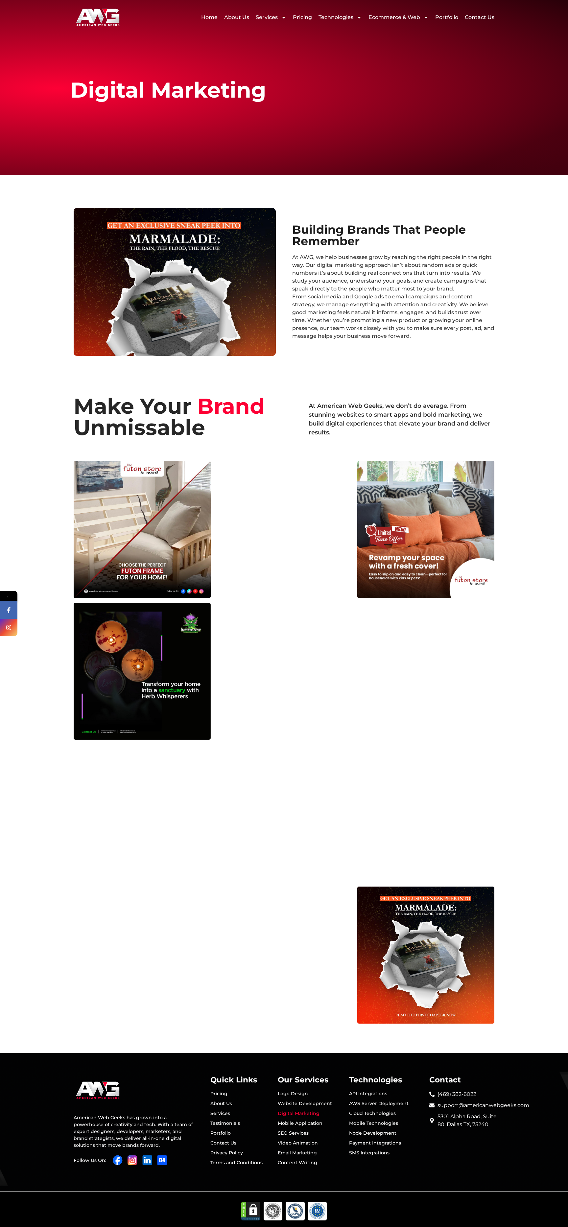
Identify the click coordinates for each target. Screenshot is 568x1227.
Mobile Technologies (373, 1123)
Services (267, 17)
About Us (236, 17)
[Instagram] (8, 627)
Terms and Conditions (236, 1163)
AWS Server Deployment (379, 1103)
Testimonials (225, 1123)
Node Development (372, 1133)
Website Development (305, 1103)
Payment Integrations (375, 1143)
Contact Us (479, 17)
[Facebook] (8, 610)
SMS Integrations (369, 1153)
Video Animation (298, 1143)
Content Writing (297, 1163)
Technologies (336, 17)
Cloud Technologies (372, 1113)
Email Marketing (297, 1153)
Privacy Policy (226, 1153)
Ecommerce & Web (394, 17)
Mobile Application (300, 1123)
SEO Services (293, 1133)
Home (209, 17)
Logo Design (293, 1094)
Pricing (302, 17)
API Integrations (368, 1094)
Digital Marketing (299, 1113)
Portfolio (446, 17)
